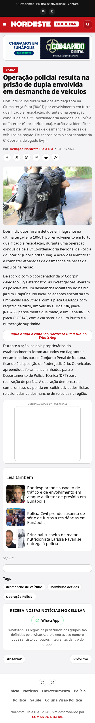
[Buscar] (88, 24)
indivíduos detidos (64, 587)
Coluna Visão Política (63, 700)
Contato (73, 4)
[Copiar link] (56, 157)
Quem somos (25, 4)
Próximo (80, 659)
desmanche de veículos (24, 587)
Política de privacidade (51, 4)
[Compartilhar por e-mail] (36, 157)
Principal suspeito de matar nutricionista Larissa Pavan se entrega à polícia (54, 539)
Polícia (80, 691)
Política (19, 700)
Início (14, 691)
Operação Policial (19, 596)
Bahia (10, 70)
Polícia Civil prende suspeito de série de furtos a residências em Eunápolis (56, 518)
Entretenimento (56, 691)
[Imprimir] (46, 157)
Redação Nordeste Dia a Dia (31, 149)
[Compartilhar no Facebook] (7, 157)
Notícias (30, 691)
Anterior (14, 659)
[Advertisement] (49, 435)
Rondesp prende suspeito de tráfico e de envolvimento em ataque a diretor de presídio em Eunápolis (56, 494)
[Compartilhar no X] (17, 157)
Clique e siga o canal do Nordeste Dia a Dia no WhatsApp (47, 336)
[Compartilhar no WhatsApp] (26, 157)
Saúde (35, 700)
